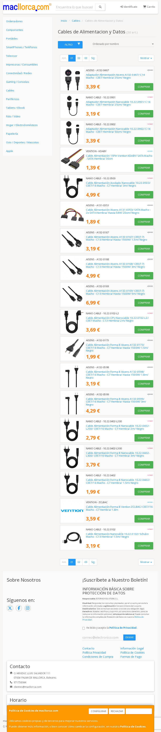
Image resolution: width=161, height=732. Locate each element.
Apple (9, 151)
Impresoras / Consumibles (22, 64)
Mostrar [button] (145, 58)
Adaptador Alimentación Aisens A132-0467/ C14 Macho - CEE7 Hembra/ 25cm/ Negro (115, 76)
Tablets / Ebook (15, 107)
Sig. (93, 58)
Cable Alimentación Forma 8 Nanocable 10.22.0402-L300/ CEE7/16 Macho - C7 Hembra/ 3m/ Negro (118, 454)
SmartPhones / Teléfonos (21, 47)
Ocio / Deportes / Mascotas (22, 142)
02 (79, 58)
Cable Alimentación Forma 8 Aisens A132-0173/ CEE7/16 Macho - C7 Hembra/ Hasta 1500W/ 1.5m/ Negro (117, 347)
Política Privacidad (94, 652)
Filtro (69, 44)
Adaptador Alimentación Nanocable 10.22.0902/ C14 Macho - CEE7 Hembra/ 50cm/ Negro (118, 130)
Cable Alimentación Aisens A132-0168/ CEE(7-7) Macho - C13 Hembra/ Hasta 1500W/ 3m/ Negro (115, 265)
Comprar (144, 86)
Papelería (12, 133)
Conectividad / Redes (19, 73)
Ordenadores (14, 21)
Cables (10, 90)
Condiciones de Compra (97, 656)
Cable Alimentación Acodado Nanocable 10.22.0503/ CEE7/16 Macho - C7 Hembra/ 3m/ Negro (118, 184)
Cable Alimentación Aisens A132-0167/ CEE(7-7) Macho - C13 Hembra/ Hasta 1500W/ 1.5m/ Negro (116, 238)
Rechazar (117, 711)
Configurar (98, 711)
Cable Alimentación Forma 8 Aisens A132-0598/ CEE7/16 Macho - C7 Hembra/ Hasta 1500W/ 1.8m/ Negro (117, 374)
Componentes (14, 30)
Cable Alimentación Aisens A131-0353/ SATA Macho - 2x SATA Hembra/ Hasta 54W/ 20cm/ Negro (118, 211)
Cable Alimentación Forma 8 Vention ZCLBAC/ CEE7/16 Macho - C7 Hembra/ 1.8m (119, 508)
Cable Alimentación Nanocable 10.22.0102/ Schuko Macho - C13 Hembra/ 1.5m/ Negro (117, 535)
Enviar (129, 637)
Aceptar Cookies (139, 711)
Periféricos (12, 99)
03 (85, 58)
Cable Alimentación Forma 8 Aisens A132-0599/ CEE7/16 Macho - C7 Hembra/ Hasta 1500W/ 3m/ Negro (116, 401)
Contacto (88, 648)
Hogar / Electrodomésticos (22, 125)
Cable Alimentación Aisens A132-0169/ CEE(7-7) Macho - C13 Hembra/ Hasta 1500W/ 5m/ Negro (115, 292)
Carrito (150, 6)
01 (71, 58)
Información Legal (132, 648)
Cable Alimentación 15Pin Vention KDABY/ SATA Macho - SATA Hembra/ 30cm (119, 157)
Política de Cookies (132, 726)
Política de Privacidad (122, 627)
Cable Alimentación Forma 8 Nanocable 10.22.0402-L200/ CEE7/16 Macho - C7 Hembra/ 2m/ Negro (118, 427)
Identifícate (130, 6)
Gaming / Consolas (17, 82)
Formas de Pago (131, 656)
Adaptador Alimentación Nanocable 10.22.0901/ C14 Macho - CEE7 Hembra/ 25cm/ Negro (118, 103)
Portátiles (12, 38)
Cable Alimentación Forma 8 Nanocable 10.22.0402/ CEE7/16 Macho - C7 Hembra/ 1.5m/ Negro (118, 481)
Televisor (11, 56)
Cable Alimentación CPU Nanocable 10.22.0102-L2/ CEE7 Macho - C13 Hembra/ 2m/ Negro (117, 319)
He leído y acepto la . (111, 627)
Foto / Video (13, 116)
